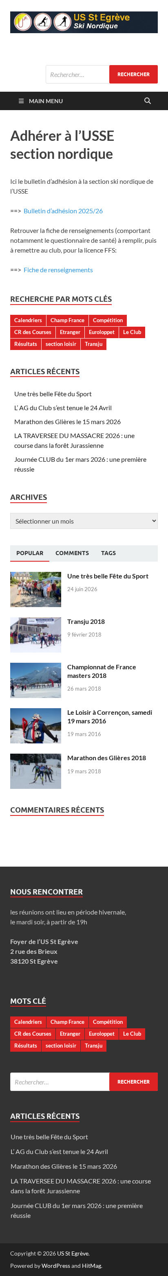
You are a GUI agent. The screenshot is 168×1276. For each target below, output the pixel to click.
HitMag (91, 1265)
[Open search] (147, 101)
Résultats (25, 344)
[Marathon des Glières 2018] (35, 758)
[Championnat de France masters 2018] (35, 667)
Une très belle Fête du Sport (53, 393)
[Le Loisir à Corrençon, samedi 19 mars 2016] (35, 713)
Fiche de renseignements (58, 269)
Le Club (132, 332)
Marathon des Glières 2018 (106, 757)
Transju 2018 (86, 621)
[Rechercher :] (102, 74)
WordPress (56, 1265)
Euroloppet (102, 332)
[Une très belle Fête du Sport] (35, 576)
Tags (108, 553)
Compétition (108, 320)
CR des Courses (32, 332)
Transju (93, 344)
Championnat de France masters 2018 (101, 671)
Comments (72, 553)
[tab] (29, 553)
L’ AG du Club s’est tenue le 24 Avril (63, 407)
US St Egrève (72, 1253)
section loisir (61, 344)
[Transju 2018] (35, 622)
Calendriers (28, 320)
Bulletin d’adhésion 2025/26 (62, 211)
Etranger (70, 332)
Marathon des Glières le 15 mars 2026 (67, 421)
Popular (29, 553)
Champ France (67, 320)
